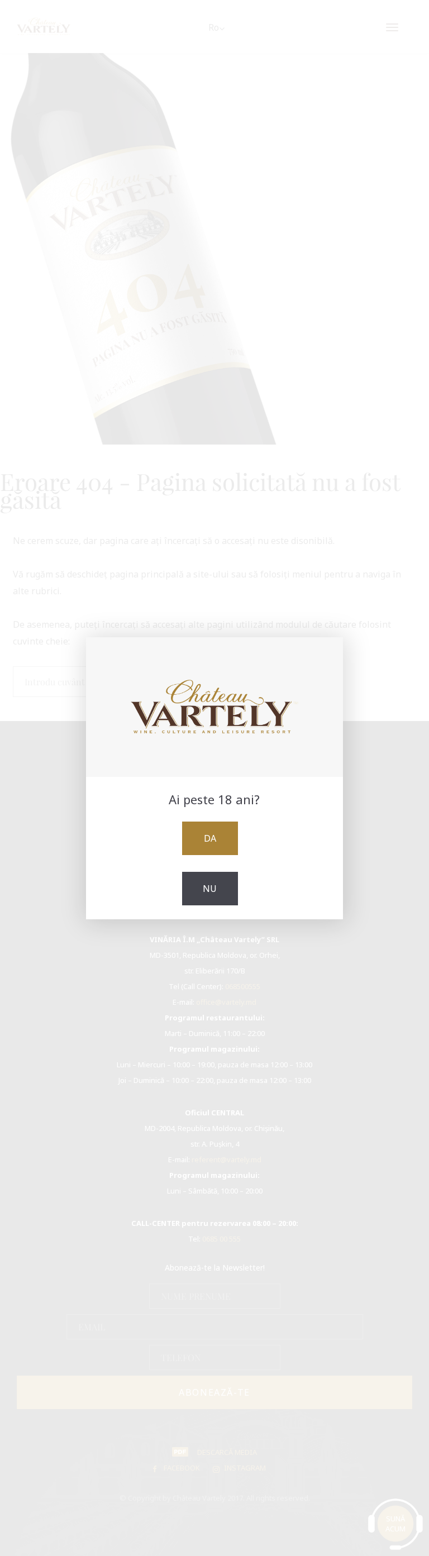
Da (210, 838)
